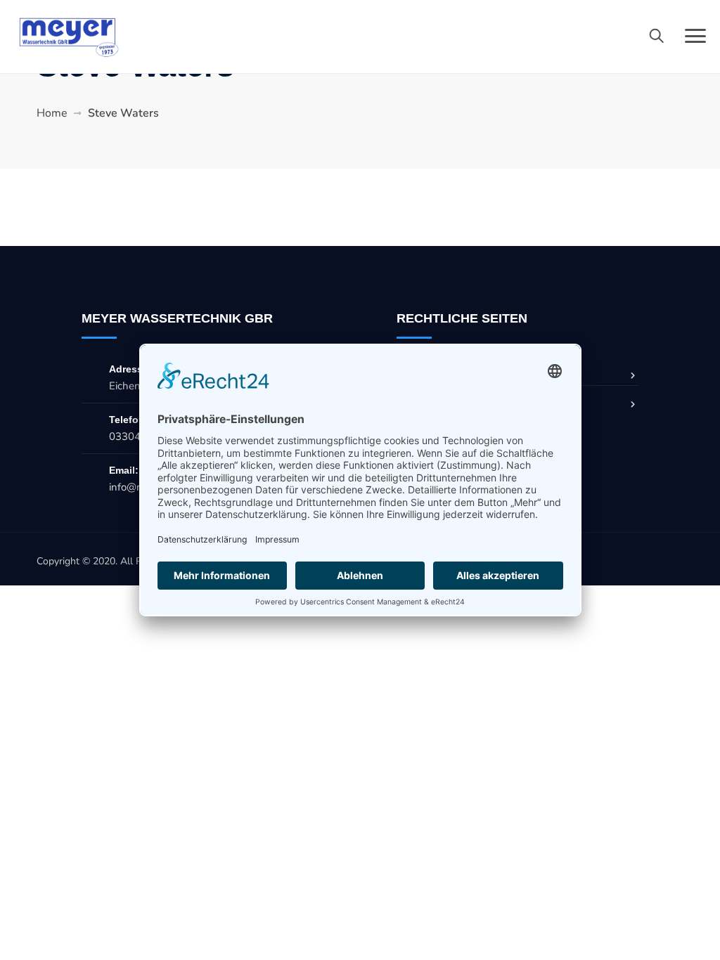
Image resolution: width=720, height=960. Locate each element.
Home (52, 113)
